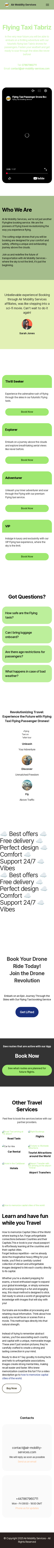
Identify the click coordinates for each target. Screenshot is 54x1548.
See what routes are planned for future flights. (27, 1070)
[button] (27, 615)
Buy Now (12, 1388)
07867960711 (29, 65)
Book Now (27, 411)
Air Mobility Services (23, 4)
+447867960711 (27, 1499)
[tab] (27, 615)
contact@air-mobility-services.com (30, 68)
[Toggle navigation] (47, 5)
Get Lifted (27, 1012)
